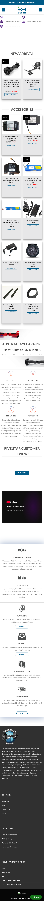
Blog (3, 805)
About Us (5, 801)
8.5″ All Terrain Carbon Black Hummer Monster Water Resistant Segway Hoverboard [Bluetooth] (11, 83)
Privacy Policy (7, 839)
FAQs (4, 813)
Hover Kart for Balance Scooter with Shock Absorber (32, 82)
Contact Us (6, 809)
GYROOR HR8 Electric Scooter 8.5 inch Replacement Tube (32, 306)
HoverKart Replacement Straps (11, 305)
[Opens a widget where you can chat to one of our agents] (36, 897)
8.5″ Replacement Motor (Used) (33, 263)
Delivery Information (9, 835)
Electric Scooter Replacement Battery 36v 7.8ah (32, 180)
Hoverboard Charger (32, 220)
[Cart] (40, 9)
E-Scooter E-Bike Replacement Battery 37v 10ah (11, 222)
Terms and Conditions (10, 847)
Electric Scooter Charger (11, 263)
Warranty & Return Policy (11, 843)
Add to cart (11, 145)
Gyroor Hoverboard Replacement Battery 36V (11, 179)
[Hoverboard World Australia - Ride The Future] (22, 9)
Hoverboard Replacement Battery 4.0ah (32, 137)
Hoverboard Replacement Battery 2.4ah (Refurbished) (11, 138)
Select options (11, 94)
